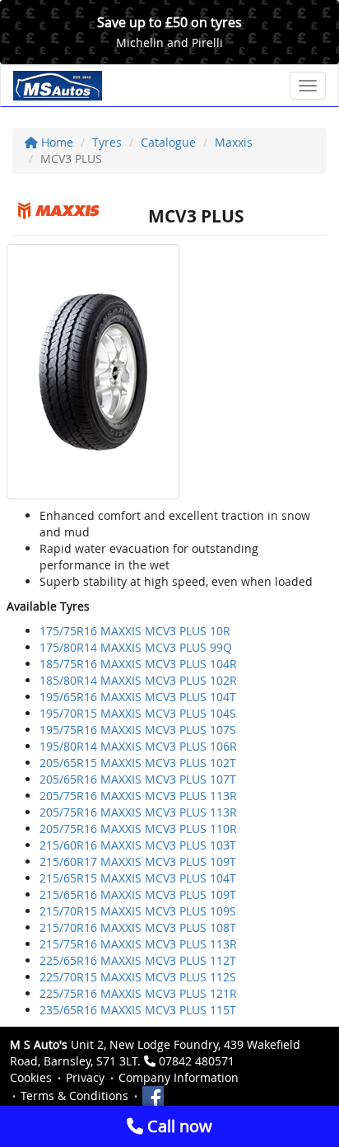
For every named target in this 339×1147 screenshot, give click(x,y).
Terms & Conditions (74, 1095)
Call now (177, 1126)
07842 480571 (197, 1061)
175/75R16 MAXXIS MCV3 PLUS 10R (134, 631)
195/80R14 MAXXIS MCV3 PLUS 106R (138, 746)
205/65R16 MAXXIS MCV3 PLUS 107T (137, 779)
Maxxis (234, 142)
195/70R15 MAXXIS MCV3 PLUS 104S (137, 713)
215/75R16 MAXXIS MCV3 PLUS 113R (138, 944)
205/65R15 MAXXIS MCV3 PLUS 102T (137, 762)
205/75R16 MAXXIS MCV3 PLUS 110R (138, 828)
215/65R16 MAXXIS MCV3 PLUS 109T (137, 894)
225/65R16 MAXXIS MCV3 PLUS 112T (137, 960)
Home (55, 142)
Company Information (178, 1077)
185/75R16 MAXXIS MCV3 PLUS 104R (138, 664)
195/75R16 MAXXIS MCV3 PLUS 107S (137, 729)
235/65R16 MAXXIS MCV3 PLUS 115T (137, 1010)
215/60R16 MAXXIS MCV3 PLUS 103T (137, 845)
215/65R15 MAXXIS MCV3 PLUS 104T (137, 878)
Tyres (107, 142)
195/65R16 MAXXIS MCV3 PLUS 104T (137, 697)
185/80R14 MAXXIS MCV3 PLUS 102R (138, 680)
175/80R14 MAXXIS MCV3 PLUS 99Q (135, 647)
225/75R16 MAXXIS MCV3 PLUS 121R (138, 993)
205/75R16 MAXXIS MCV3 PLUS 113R (138, 795)
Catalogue (168, 142)
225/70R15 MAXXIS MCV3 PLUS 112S (137, 977)
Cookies (31, 1077)
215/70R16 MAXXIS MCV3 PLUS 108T (137, 927)
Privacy (85, 1077)
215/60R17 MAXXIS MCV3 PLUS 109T (137, 861)
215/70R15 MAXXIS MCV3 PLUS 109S (137, 911)
